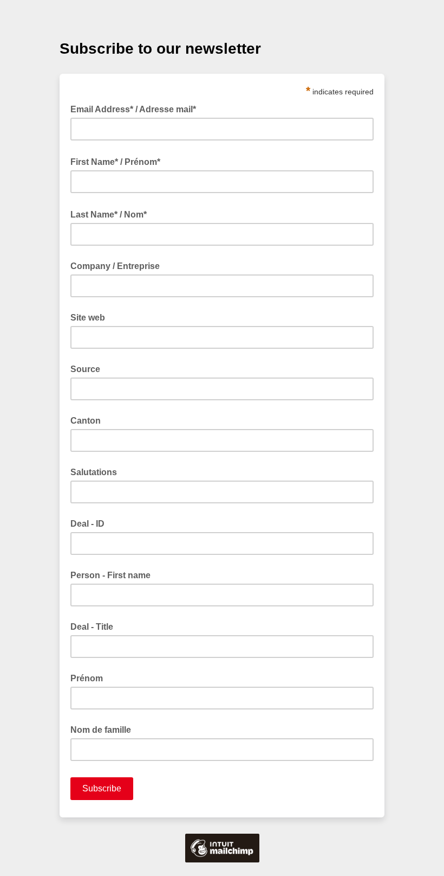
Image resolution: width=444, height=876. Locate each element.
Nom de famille (100, 729)
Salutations (93, 472)
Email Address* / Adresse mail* (136, 108)
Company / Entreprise (115, 266)
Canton (85, 420)
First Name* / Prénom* (118, 161)
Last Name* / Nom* (111, 214)
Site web (87, 317)
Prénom (86, 678)
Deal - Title (91, 626)
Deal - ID (87, 523)
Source (85, 369)
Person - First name (110, 575)
